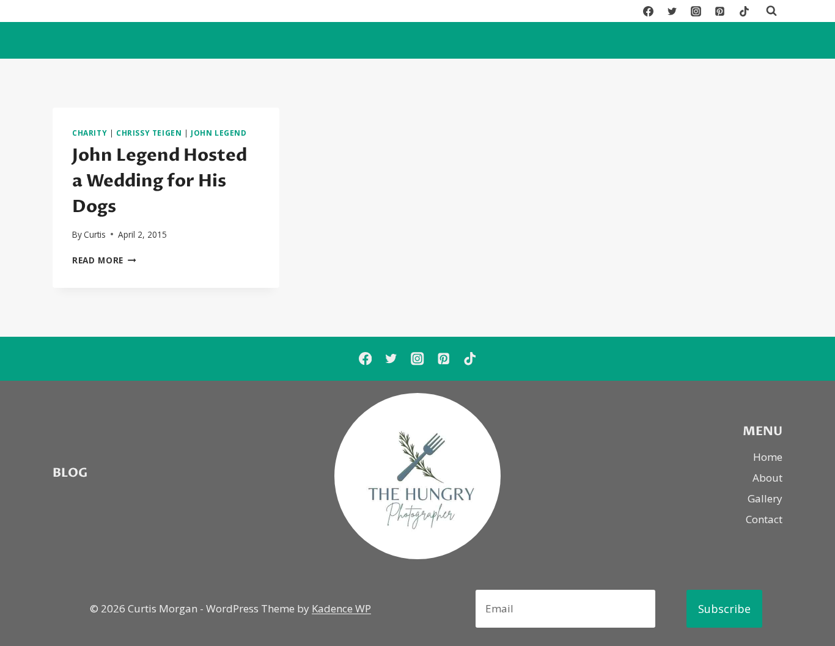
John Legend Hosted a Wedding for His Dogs (159, 181)
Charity (89, 133)
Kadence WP (341, 608)
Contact (764, 519)
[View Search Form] (771, 11)
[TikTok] (744, 11)
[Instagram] (696, 11)
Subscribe (724, 608)
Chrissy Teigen (149, 133)
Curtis (95, 234)
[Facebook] (648, 11)
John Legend (219, 133)
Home (767, 457)
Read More (104, 260)
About (767, 478)
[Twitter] (672, 11)
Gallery (765, 498)
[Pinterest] (720, 11)
